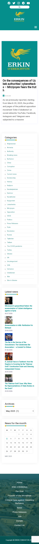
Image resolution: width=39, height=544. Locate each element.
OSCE (9, 216)
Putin (9, 227)
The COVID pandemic (14, 246)
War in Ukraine (12, 280)
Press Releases (12, 223)
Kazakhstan (11, 197)
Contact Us (19, 525)
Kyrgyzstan (11, 201)
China (9, 163)
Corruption (11, 166)
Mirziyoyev (11, 208)
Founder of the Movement (19, 495)
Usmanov (10, 269)
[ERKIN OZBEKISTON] (19, 16)
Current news (12, 174)
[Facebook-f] (9, 3)
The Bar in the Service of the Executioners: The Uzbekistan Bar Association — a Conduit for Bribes (18, 344)
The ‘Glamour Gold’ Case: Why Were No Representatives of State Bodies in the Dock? (19, 385)
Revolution (11, 231)
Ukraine (9, 254)
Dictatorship (11, 178)
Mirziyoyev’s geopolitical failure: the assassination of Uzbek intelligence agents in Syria (18, 308)
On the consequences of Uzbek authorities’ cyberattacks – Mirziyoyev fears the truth (19, 85)
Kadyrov (10, 185)
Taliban (9, 242)
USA (8, 265)
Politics (9, 220)
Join (19, 516)
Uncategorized (12, 261)
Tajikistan (10, 239)
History (9, 182)
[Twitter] (14, 3)
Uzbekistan (11, 273)
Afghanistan (11, 144)
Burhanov (10, 159)
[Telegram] (23, 3)
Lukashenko (11, 204)
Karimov (10, 193)
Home (19, 482)
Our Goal (20, 491)
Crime (9, 170)
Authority (10, 151)
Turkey (9, 250)
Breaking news (12, 155)
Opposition (11, 212)
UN (8, 258)
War (8, 277)
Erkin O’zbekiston (19, 487)
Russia (9, 235)
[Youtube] (28, 3)
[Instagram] (18, 3)
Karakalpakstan (12, 189)
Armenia (10, 148)
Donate (19, 521)
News (19, 507)
